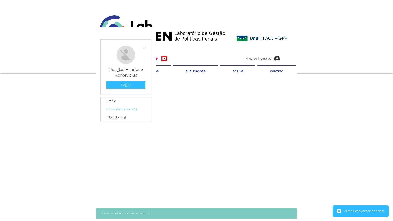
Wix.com (146, 213)
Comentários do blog (122, 109)
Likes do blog (116, 117)
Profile (111, 101)
